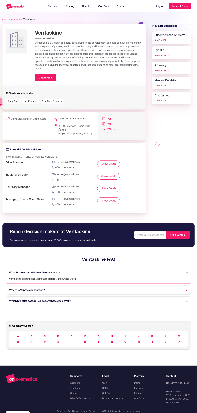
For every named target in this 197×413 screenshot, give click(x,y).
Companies (14, 19)
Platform (138, 388)
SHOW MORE (160, 40)
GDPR (105, 383)
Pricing (138, 393)
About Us (75, 383)
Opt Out (106, 393)
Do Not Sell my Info (112, 398)
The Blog (75, 388)
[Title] (15, 6)
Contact (74, 393)
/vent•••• (112, 118)
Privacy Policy (88, 411)
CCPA (105, 388)
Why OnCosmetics (80, 398)
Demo (137, 383)
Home (3, 19)
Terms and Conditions (67, 411)
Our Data (139, 398)
